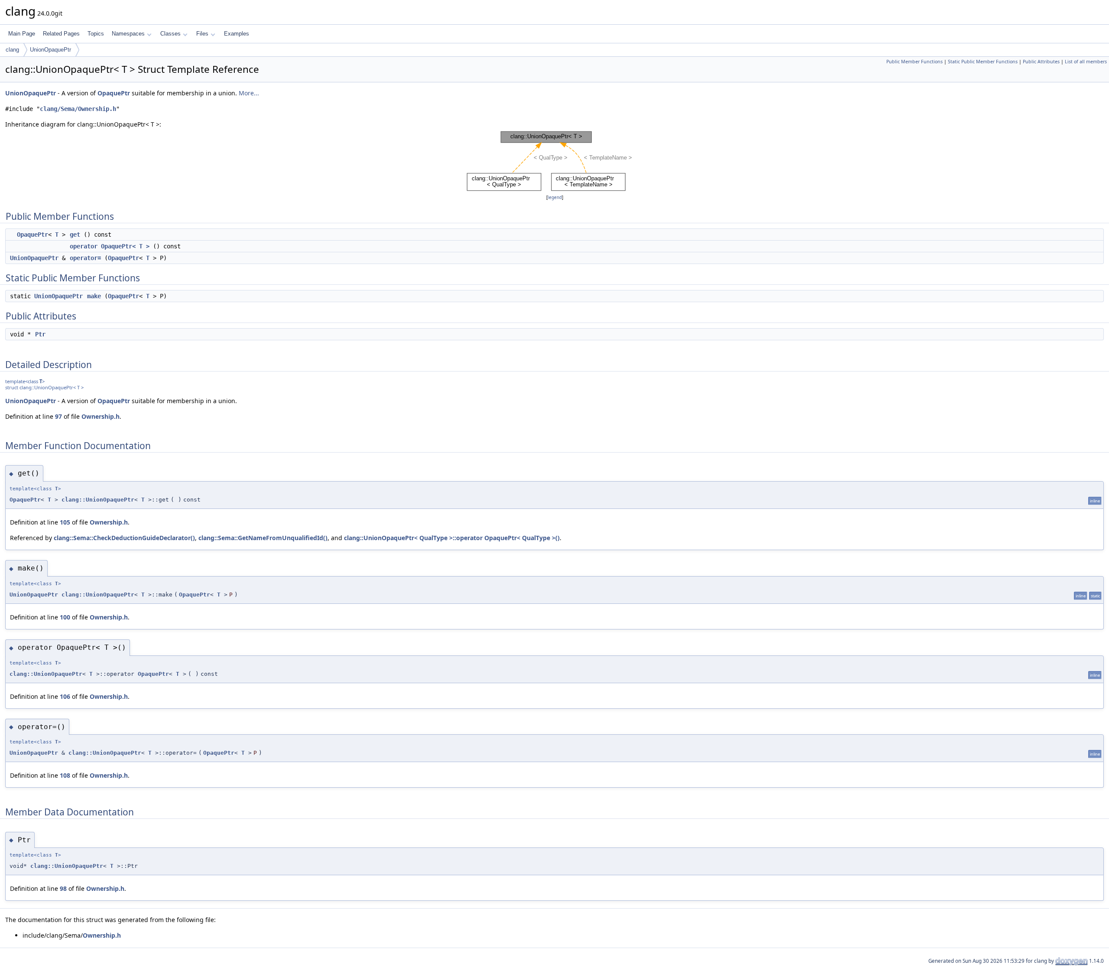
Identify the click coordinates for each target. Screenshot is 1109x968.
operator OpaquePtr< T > (109, 246)
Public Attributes (1041, 62)
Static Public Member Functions (983, 62)
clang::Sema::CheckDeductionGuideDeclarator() (124, 538)
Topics (96, 33)
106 (65, 696)
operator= (85, 257)
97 (58, 416)
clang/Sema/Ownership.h (78, 108)
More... (249, 93)
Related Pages (61, 33)
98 (63, 888)
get (75, 234)
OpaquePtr (113, 93)
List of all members (1086, 62)
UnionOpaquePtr (50, 49)
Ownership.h (100, 416)
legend (555, 197)
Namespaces (128, 33)
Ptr (40, 334)
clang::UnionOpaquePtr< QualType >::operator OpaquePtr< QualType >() (452, 538)
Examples (236, 33)
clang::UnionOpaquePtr (98, 499)
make (94, 296)
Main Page (21, 33)
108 (65, 775)
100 (65, 617)
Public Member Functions (914, 62)
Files (202, 33)
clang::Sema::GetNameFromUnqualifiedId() (263, 538)
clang (12, 49)
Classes (170, 33)
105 (65, 522)
